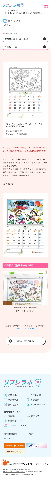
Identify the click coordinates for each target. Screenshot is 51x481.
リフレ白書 (36, 395)
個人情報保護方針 (10, 434)
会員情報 (12, 416)
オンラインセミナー (17, 425)
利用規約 (30, 434)
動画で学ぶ (13, 399)
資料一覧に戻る (25, 341)
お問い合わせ (9, 438)
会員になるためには (25, 328)
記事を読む (13, 395)
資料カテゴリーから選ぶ (16, 39)
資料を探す (14, 10)
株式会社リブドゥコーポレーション (14, 471)
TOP (4, 10)
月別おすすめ (11, 47)
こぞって (35, 416)
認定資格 (35, 399)
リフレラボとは (38, 404)
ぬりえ (25, 10)
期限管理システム (16, 420)
